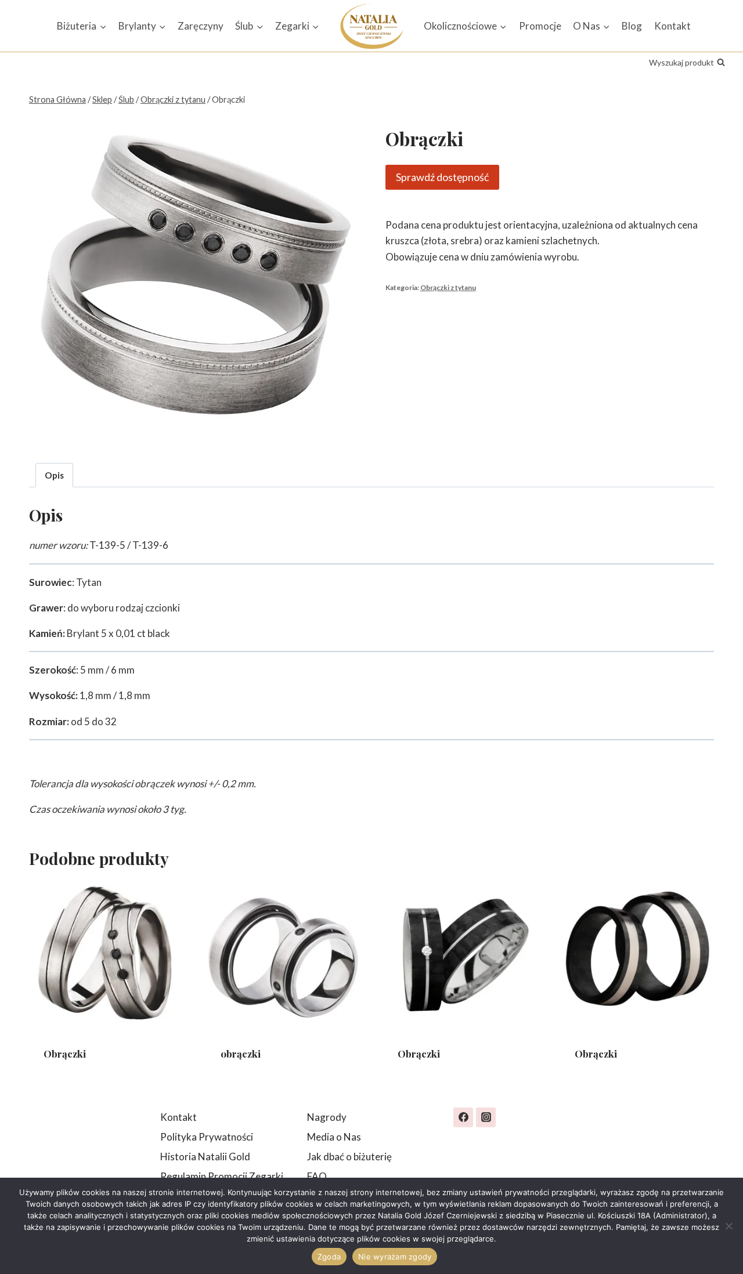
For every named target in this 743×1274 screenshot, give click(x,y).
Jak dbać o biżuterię (349, 1156)
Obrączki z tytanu (448, 287)
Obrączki (65, 1053)
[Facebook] (463, 1117)
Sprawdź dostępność (442, 177)
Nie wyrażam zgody (394, 1256)
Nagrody (327, 1117)
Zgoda (329, 1256)
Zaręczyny (200, 26)
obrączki (241, 1053)
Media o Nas (334, 1137)
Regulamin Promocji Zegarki (221, 1176)
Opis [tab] (54, 475)
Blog (632, 26)
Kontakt (672, 26)
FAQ (317, 1176)
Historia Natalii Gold (205, 1156)
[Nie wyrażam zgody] (728, 1226)
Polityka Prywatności (206, 1137)
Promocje (540, 26)
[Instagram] (486, 1117)
